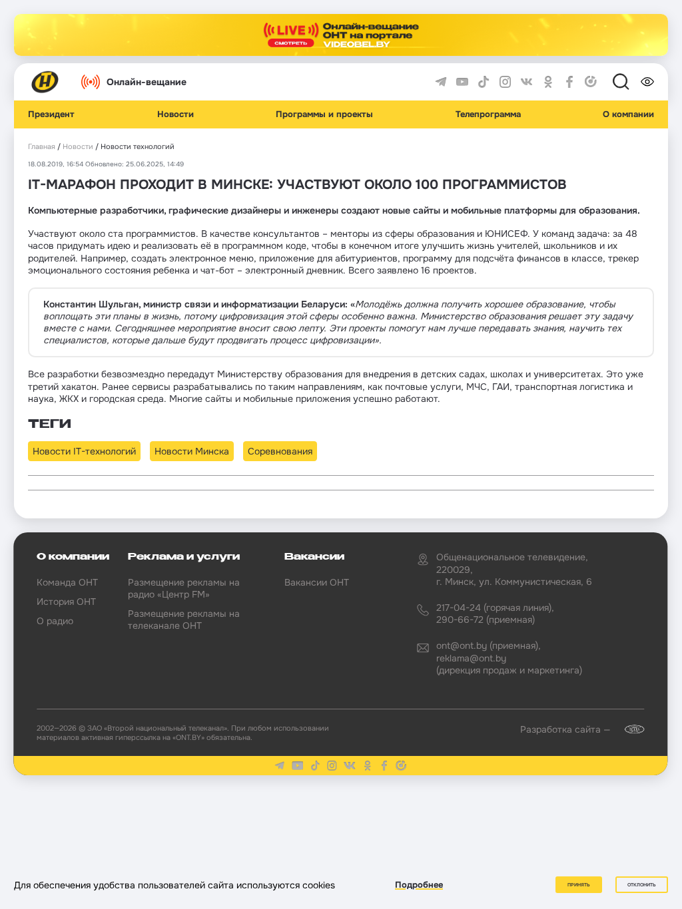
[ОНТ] (45, 82)
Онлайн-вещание (146, 82)
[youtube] (462, 82)
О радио (55, 621)
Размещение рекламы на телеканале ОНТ (184, 620)
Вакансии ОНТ (316, 582)
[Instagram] (506, 82)
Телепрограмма (488, 114)
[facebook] (569, 82)
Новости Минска (192, 451)
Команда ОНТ (67, 582)
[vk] (527, 82)
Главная (41, 146)
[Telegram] (441, 82)
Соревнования (280, 451)
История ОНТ (66, 602)
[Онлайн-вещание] (341, 35)
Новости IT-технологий (84, 451)
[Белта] (628, 729)
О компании (628, 114)
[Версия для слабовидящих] (647, 82)
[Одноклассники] (548, 82)
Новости (175, 114)
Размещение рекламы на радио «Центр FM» (184, 588)
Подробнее (419, 884)
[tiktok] (484, 82)
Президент (51, 114)
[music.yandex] (591, 82)
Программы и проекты (324, 114)
